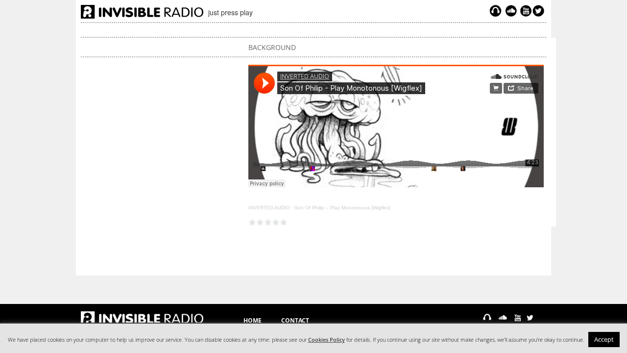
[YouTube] (524, 11)
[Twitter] (539, 11)
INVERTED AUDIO (269, 207)
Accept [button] (604, 339)
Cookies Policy (326, 339)
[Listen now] (495, 11)
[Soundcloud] (511, 11)
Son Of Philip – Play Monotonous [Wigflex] (342, 207)
